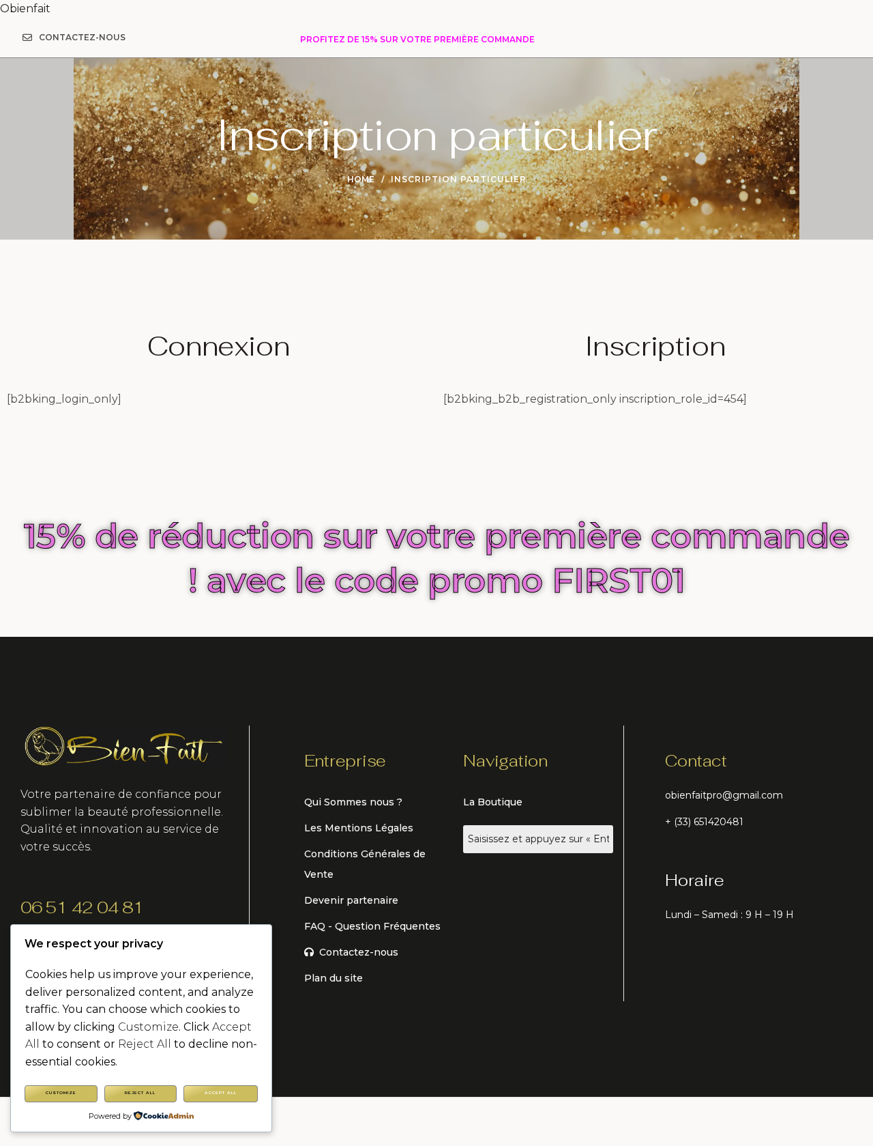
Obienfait (25, 8)
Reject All (140, 1092)
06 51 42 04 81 (82, 907)
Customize (61, 1092)
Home (360, 179)
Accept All (221, 1092)
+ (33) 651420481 (704, 822)
